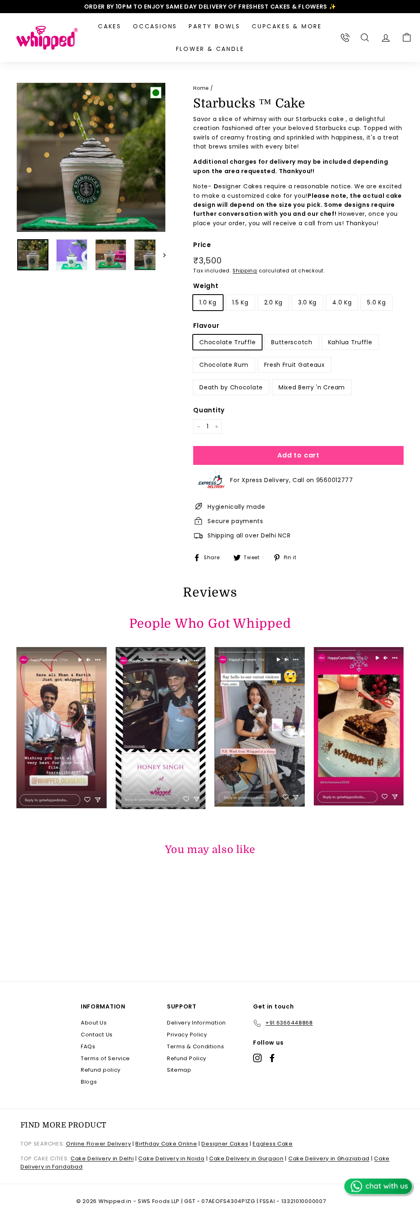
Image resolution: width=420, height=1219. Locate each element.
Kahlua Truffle (350, 342)
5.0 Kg (376, 302)
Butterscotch (291, 342)
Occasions (155, 26)
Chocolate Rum (223, 365)
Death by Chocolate (231, 387)
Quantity (209, 410)
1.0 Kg (207, 302)
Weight (205, 285)
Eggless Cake (272, 1144)
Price (202, 244)
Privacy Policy (187, 1034)
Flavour (206, 325)
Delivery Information (196, 1023)
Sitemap (179, 1070)
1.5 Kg (240, 302)
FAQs (88, 1046)
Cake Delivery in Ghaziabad (329, 1158)
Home (201, 88)
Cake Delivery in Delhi (102, 1158)
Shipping (245, 271)
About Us (94, 1023)
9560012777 (334, 480)
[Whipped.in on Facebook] (272, 1058)
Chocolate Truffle (227, 342)
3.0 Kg (307, 302)
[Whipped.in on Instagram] (257, 1058)
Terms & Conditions (195, 1046)
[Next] (160, 254)
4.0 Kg (342, 302)
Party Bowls (214, 26)
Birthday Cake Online (166, 1144)
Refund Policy (186, 1058)
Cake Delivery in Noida (171, 1158)
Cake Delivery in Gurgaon (246, 1158)
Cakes (109, 26)
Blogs (89, 1082)
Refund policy (101, 1070)
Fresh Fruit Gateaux (294, 365)
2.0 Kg (273, 302)
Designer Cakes (224, 1144)
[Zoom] (91, 157)
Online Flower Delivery (98, 1144)
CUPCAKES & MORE (287, 26)
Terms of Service (105, 1058)
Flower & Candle (210, 49)
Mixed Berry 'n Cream (311, 387)
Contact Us (97, 1034)
